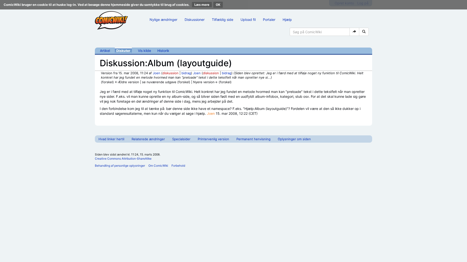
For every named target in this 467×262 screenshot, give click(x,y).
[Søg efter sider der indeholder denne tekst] (364, 32)
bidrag (186, 73)
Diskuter (123, 51)
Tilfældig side (222, 19)
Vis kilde (144, 51)
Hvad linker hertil (111, 139)
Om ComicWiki (158, 165)
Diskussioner (195, 19)
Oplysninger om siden (294, 139)
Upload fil (248, 19)
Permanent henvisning (253, 139)
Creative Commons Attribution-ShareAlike (123, 158)
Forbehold (178, 165)
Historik (163, 51)
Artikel (105, 51)
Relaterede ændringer (148, 139)
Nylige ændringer (163, 19)
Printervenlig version (213, 139)
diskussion (170, 73)
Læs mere (201, 5)
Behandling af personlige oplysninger (120, 165)
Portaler (269, 19)
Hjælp (287, 19)
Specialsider (181, 139)
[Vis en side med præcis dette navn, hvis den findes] (354, 32)
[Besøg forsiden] (111, 20)
